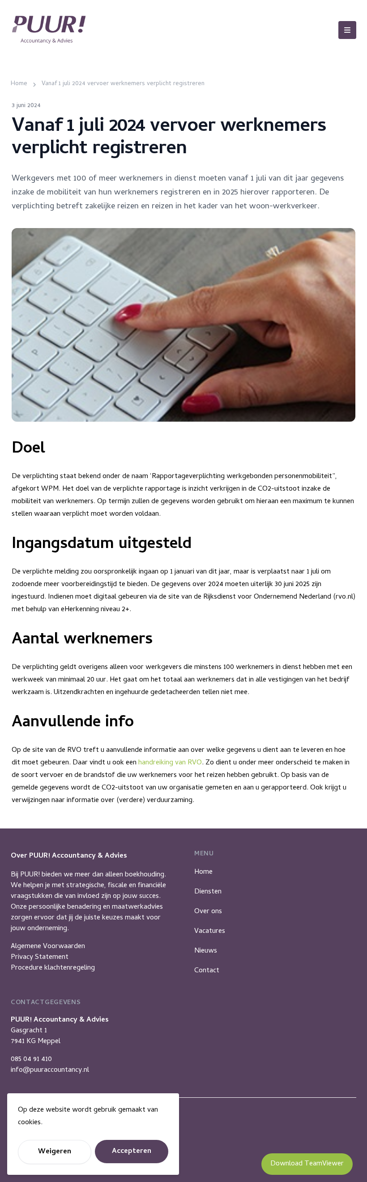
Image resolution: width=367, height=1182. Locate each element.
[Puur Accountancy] (49, 30)
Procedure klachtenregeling (53, 968)
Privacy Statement (39, 957)
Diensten (208, 892)
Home (203, 872)
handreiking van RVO (170, 763)
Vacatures (209, 931)
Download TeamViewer (307, 1164)
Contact (206, 971)
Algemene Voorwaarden (48, 947)
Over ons (208, 912)
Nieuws (205, 951)
